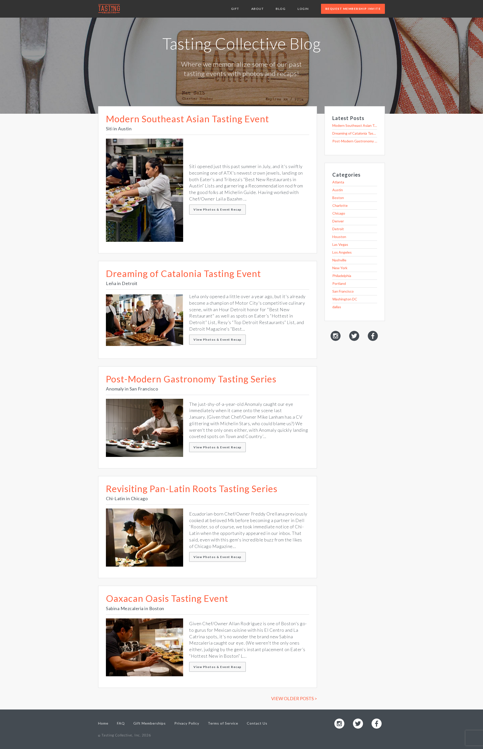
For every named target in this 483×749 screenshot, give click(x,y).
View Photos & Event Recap (217, 209)
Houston (339, 236)
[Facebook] (373, 336)
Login (303, 9)
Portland (339, 283)
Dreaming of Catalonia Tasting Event (183, 273)
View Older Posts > (294, 698)
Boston (338, 197)
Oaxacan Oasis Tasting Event (167, 598)
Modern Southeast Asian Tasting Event (187, 118)
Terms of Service (223, 723)
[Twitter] (354, 336)
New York (339, 268)
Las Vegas (340, 244)
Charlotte (340, 205)
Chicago (338, 213)
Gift (235, 9)
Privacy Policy (186, 723)
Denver (338, 221)
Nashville (339, 260)
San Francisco (343, 291)
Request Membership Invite (353, 9)
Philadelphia (341, 275)
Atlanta (338, 182)
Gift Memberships (149, 723)
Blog (281, 9)
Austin (337, 190)
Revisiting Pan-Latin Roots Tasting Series (191, 488)
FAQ (121, 723)
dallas (336, 307)
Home (103, 723)
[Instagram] (336, 336)
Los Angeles (342, 252)
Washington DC (344, 299)
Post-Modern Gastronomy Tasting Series (191, 378)
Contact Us (257, 723)
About (257, 9)
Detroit (338, 229)
